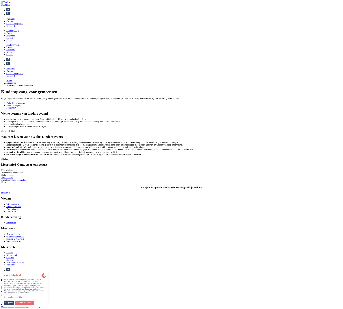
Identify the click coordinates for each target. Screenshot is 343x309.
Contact (9, 40)
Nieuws (9, 38)
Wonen (9, 33)
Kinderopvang (12, 30)
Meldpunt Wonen (13, 206)
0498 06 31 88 (7, 177)
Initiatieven (11, 83)
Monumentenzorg (13, 241)
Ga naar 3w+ (12, 26)
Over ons (10, 21)
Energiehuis (11, 211)
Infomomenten (12, 204)
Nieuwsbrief (11, 255)
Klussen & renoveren (15, 239)
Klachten (10, 260)
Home (9, 80)
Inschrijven (5, 193)
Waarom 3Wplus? (14, 105)
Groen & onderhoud (15, 236)
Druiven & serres (13, 234)
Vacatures (10, 19)
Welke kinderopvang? (15, 103)
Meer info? (11, 108)
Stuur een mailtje (19, 180)
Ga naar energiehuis (14, 24)
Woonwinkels (12, 209)
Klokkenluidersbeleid (15, 262)
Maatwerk (10, 35)
